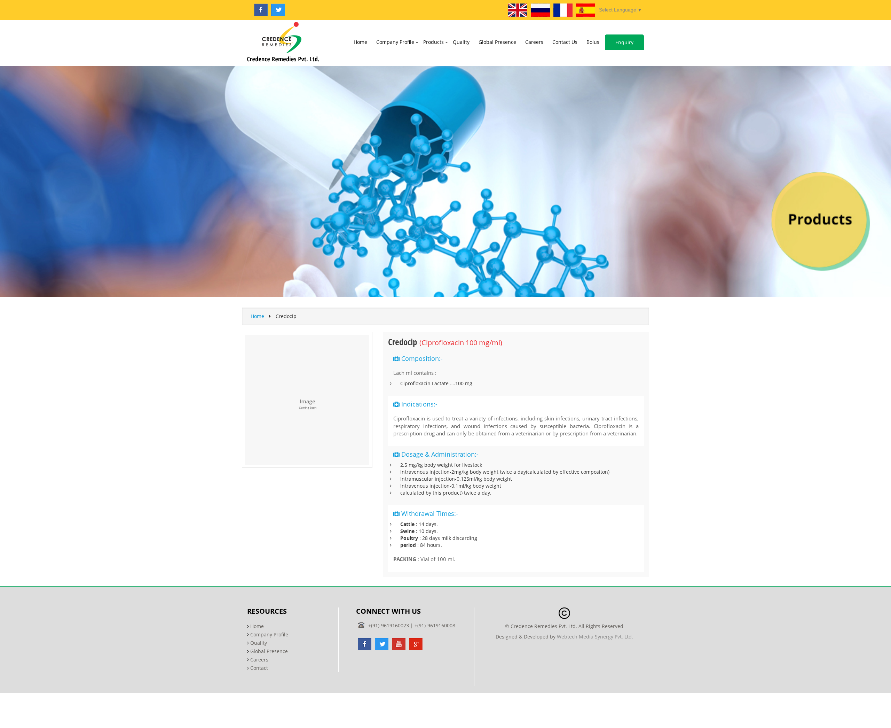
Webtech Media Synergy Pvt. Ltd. (595, 636)
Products (433, 42)
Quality (461, 42)
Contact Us (564, 42)
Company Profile (395, 42)
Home (360, 42)
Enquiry (624, 42)
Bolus (592, 42)
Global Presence (497, 42)
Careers (534, 42)
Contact (259, 668)
